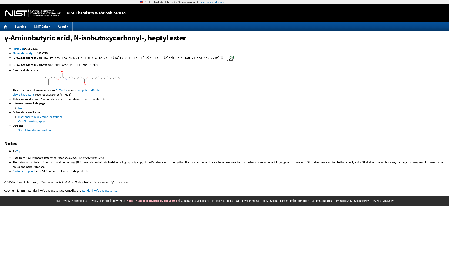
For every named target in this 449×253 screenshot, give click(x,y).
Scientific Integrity (281, 201)
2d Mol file (61, 90)
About (62, 26)
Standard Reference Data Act (99, 190)
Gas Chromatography (31, 121)
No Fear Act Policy (222, 201)
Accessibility (79, 201)
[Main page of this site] (5, 26)
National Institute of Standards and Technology (33, 13)
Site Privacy (63, 201)
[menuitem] (5, 26)
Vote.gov (388, 201)
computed (83, 90)
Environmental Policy (255, 201)
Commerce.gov (343, 201)
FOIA (237, 201)
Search (19, 26)
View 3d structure (23, 94)
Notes (21, 108)
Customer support (24, 171)
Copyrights (118, 201)
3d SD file (95, 90)
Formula (18, 49)
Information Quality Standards (313, 201)
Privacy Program (99, 201)
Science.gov (361, 201)
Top (18, 151)
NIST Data (41, 26)
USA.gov (376, 201)
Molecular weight (24, 53)
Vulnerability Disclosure (194, 201)
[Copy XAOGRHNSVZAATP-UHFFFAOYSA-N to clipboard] (96, 65)
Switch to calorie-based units (36, 130)
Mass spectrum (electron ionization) (40, 117)
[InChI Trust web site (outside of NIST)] (230, 60)
